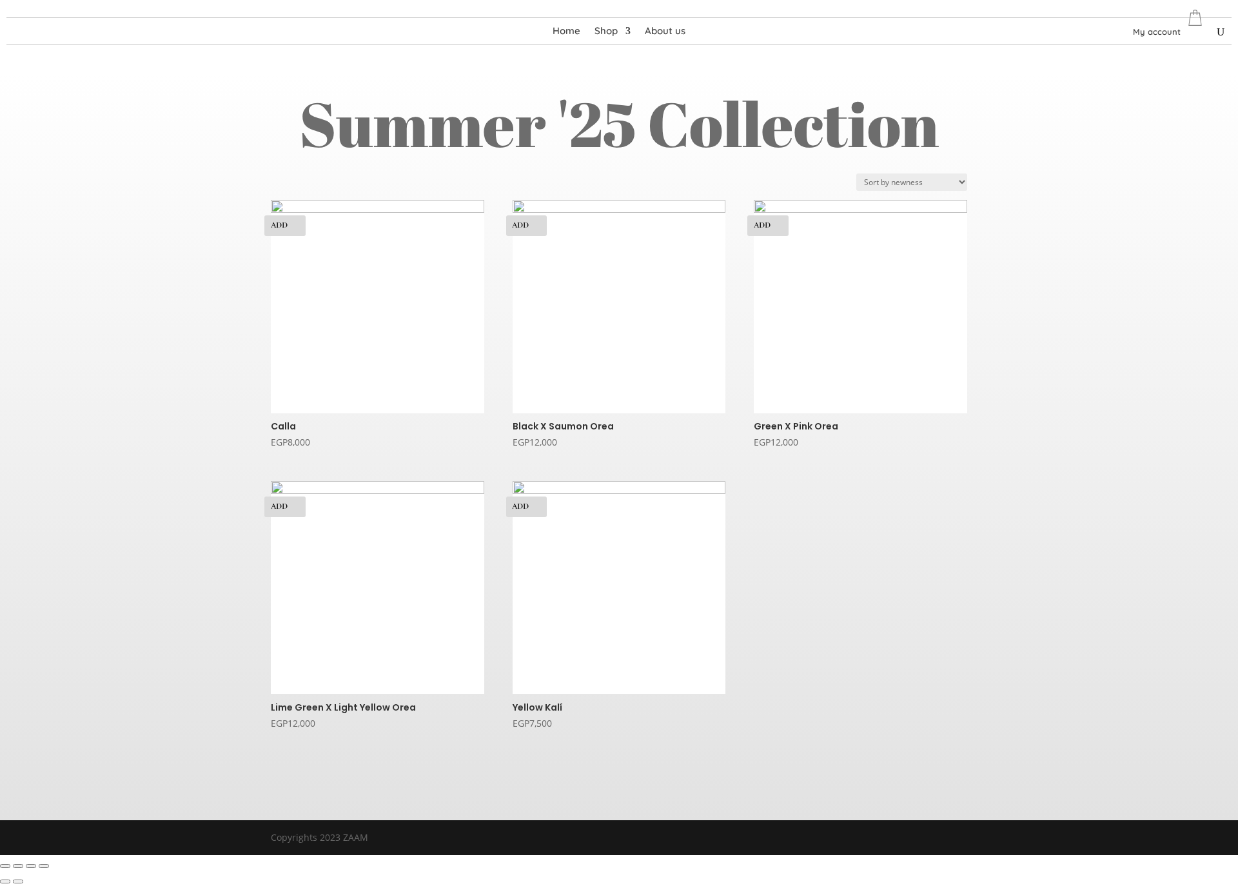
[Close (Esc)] (5, 866)
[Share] (18, 866)
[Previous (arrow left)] (5, 881)
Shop (606, 31)
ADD (279, 225)
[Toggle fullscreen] (31, 866)
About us (665, 31)
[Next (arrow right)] (18, 881)
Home (566, 31)
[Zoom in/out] (44, 866)
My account (1157, 31)
